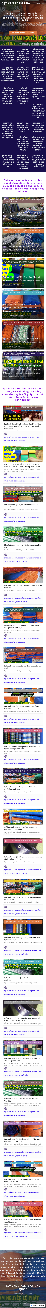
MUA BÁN (23, 1303)
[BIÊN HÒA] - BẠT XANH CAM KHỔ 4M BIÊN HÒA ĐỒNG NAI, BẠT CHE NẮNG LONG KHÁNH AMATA (23, 143)
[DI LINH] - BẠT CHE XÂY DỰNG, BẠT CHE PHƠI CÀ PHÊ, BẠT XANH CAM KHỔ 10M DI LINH (23, 73)
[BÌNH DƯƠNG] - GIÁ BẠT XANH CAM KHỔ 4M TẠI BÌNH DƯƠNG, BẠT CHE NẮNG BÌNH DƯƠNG (38, 143)
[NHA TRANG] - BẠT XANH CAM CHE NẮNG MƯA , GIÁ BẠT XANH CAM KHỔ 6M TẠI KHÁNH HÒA (7, 54)
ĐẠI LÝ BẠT (23, 1296)
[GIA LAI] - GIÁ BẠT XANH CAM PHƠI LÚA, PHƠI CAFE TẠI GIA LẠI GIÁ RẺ (22, 127)
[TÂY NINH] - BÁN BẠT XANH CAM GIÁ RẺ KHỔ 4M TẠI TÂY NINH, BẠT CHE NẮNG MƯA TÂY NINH (22, 55)
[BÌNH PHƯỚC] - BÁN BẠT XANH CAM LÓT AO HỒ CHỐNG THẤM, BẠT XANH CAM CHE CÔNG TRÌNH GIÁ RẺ (23, 162)
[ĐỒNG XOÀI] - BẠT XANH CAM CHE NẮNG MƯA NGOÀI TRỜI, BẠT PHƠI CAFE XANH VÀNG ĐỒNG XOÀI (38, 55)
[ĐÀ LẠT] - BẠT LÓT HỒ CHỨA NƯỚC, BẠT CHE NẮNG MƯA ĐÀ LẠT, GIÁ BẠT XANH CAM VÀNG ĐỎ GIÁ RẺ (7, 74)
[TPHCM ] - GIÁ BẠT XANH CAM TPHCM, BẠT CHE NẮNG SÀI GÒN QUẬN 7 (38, 127)
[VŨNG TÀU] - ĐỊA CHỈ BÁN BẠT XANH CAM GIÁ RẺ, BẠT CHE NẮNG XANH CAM (7, 161)
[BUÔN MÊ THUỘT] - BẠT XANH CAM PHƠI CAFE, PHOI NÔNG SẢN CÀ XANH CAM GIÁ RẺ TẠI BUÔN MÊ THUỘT (22, 95)
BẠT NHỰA (23, 1300)
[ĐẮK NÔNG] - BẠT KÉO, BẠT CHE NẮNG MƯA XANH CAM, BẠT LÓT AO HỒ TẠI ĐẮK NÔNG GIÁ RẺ (38, 111)
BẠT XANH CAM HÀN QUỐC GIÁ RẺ (23, 32)
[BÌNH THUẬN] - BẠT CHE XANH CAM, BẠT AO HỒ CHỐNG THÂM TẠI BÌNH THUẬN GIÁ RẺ (38, 161)
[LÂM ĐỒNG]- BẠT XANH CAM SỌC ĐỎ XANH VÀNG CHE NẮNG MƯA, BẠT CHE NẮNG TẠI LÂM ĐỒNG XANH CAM (7, 95)
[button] (39, 3)
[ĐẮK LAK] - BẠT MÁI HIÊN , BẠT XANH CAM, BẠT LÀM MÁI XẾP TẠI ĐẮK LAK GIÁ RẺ (38, 93)
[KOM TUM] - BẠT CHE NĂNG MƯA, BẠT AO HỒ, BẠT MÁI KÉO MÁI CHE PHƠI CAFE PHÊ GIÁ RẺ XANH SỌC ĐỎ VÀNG (8, 130)
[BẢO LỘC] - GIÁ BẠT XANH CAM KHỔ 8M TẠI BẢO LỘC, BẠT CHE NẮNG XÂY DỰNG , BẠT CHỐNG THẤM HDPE (38, 75)
